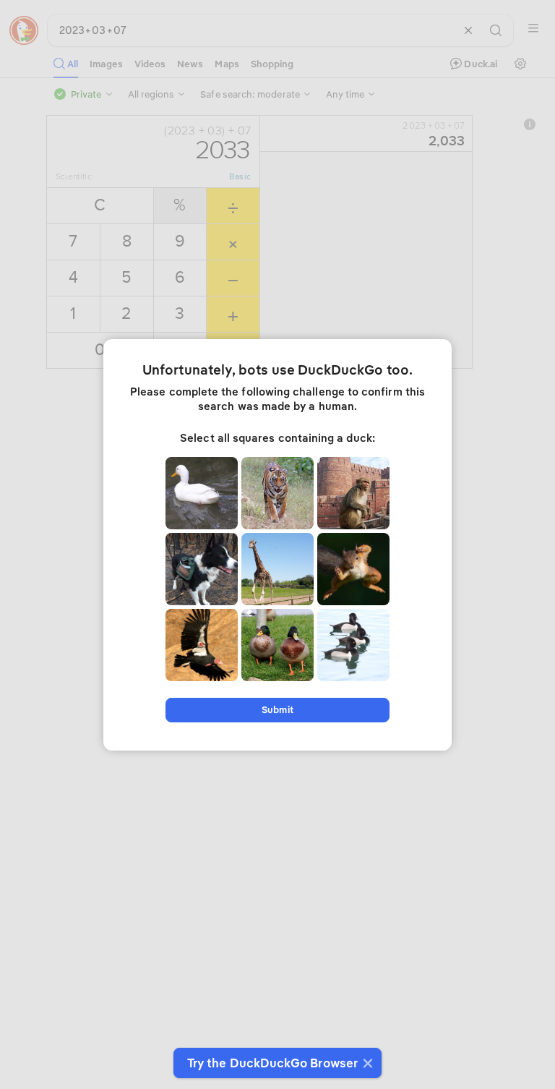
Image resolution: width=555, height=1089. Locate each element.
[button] (366, 1063)
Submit (277, 710)
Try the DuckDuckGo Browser (272, 1063)
